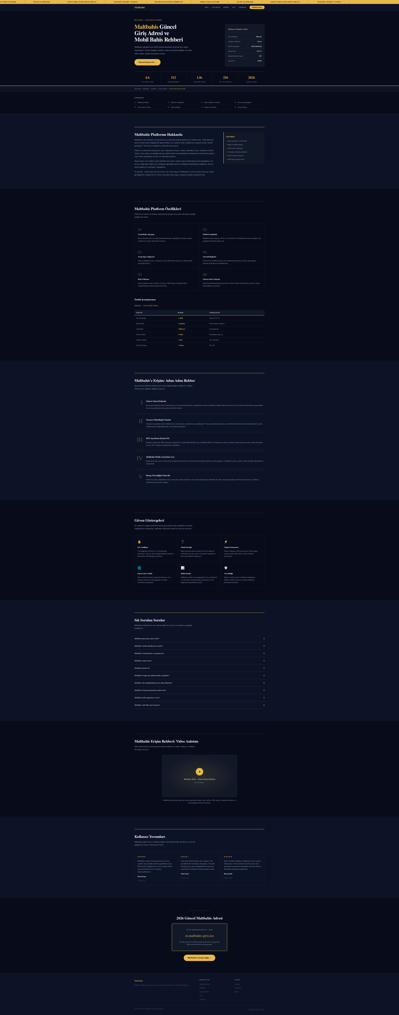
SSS (233, 7)
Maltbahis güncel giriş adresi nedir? (199, 638)
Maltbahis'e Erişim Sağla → (199, 958)
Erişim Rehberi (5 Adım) (212, 102)
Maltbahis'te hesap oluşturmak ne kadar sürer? (199, 690)
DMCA (237, 992)
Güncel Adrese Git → (147, 62)
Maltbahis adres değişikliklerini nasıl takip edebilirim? (199, 682)
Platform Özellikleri (177, 102)
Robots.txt (238, 988)
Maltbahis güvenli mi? (199, 668)
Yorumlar (242, 7)
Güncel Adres (242, 107)
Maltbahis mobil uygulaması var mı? (199, 697)
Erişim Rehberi (162, 89)
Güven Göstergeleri (244, 102)
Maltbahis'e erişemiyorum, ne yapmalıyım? (199, 653)
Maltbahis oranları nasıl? (199, 660)
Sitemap (237, 984)
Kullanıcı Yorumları (210, 107)
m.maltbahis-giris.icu (199, 935)
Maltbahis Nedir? (143, 102)
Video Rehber (176, 107)
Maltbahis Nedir (205, 984)
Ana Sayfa (137, 89)
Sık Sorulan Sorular (144, 107)
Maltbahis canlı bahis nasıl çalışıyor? (199, 705)
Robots (257, 1009)
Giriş (206, 7)
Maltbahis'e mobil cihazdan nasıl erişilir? (199, 646)
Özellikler (216, 7)
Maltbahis (139, 7)
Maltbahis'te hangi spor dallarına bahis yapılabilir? (199, 675)
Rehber (226, 7)
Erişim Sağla (257, 7)
